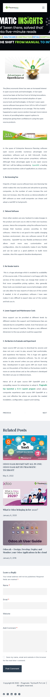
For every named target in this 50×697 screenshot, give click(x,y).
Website (6, 613)
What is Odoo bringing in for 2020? (20, 509)
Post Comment (12, 668)
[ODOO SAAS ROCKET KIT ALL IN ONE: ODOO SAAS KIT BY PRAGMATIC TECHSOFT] (25, 447)
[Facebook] (4, 694)
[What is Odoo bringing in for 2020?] (25, 493)
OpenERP (35, 165)
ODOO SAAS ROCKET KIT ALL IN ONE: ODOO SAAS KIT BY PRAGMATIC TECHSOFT (22, 467)
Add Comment (10, 628)
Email (6, 599)
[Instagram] (19, 694)
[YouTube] (15, 694)
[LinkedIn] (12, 694)
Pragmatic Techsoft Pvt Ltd (33, 683)
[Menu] (43, 8)
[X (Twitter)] (8, 694)
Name (6, 585)
